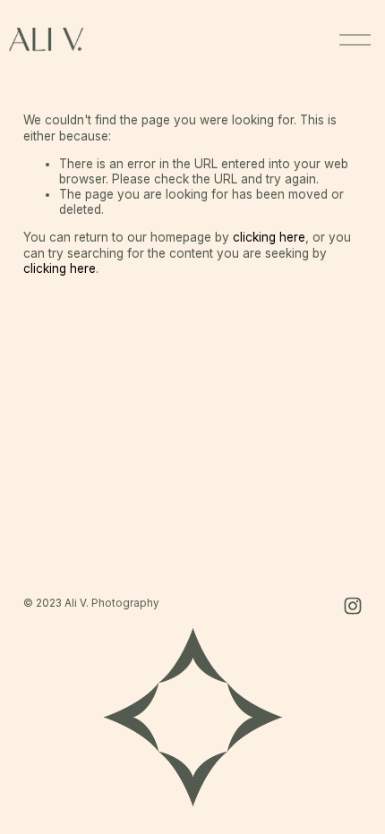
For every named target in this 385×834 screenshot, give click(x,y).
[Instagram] (353, 606)
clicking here (269, 237)
